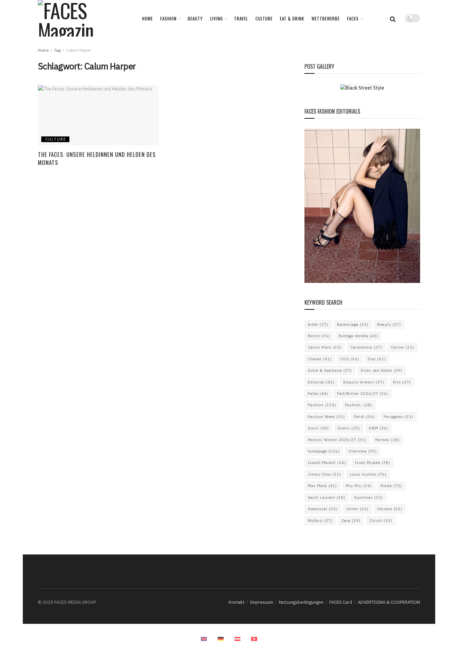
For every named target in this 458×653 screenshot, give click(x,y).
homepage (324, 451)
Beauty (389, 324)
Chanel (320, 359)
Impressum (261, 602)
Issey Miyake (372, 462)
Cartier (402, 347)
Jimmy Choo (324, 474)
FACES (353, 18)
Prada (391, 485)
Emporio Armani (363, 382)
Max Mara (322, 485)
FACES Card (340, 602)
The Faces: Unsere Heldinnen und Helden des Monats (97, 158)
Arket (318, 324)
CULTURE (264, 18)
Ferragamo (398, 416)
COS (349, 359)
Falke (318, 393)
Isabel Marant (327, 462)
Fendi (364, 416)
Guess (349, 428)
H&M (378, 428)
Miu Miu (359, 485)
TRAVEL (241, 18)
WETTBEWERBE (325, 18)
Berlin (319, 336)
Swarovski (323, 509)
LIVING (216, 18)
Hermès (387, 439)
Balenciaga (352, 324)
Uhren (357, 509)
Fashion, (358, 405)
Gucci (318, 428)
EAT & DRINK (292, 18)
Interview (362, 451)
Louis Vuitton (368, 474)
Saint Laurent (326, 497)
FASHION (168, 18)
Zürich (380, 520)
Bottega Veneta (358, 336)
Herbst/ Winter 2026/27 (337, 439)
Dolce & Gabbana (330, 370)
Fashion (322, 405)
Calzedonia (366, 347)
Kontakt (236, 602)
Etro (402, 382)
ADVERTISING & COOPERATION (389, 602)
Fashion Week (326, 416)
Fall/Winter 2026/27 (362, 393)
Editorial (321, 382)
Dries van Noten (381, 370)
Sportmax (368, 497)
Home (147, 18)
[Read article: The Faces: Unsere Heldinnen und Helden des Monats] (98, 115)
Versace (389, 509)
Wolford (320, 520)
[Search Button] (393, 18)
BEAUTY (195, 18)
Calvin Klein (325, 347)
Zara (350, 520)
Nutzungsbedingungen (301, 602)
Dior (377, 359)
